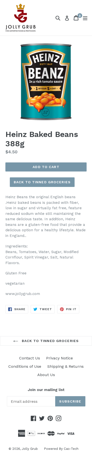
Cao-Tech (71, 449)
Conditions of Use (24, 366)
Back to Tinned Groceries (42, 182)
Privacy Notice (59, 358)
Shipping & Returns (65, 366)
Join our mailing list (46, 390)
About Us (46, 374)
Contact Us (29, 358)
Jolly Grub (30, 449)
